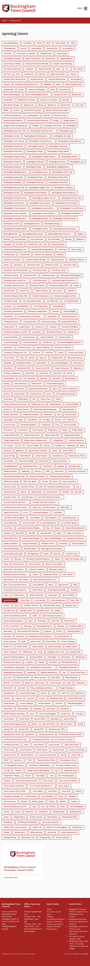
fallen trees (45, 399)
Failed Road (23, 399)
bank (58, 84)
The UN (7, 770)
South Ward (24, 719)
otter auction (40, 600)
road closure (39, 683)
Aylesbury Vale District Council (28, 84)
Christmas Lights (40, 280)
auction (42, 74)
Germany (7, 450)
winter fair (51, 832)
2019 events (60, 43)
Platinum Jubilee (76, 626)
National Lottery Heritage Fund (17, 574)
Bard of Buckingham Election (37, 94)
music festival (35, 564)
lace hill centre (10, 497)
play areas (8, 631)
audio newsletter (57, 74)
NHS (75, 585)
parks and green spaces (52, 616)
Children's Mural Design (36, 260)
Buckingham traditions (71, 213)
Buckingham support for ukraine (46, 198)
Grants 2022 (68, 450)
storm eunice (9, 750)
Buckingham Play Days (58, 182)
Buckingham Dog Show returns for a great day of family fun (78, 921)
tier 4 (57, 770)
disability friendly (23, 363)
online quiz (52, 595)
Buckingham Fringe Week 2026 (46, 156)
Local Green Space (69, 523)
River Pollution (23, 677)
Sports (35, 724)
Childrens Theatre (76, 260)
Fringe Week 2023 (72, 435)
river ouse (8, 677)
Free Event (8, 430)
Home (49, 909)
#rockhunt (27, 43)
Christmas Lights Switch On (64, 280)
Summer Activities (77, 750)
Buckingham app (67, 131)
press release (64, 636)
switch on (18, 760)
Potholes (20, 636)
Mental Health (78, 543)
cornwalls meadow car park (15, 332)
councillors (8, 347)
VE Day (53, 806)
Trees (60, 796)
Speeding (55, 719)
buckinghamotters (40, 229)
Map (48, 528)
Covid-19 (36, 352)
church (76, 285)
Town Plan (52, 791)
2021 (73, 43)
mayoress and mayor (75, 538)
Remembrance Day (70, 662)
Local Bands (34, 518)
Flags (20, 419)
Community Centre (69, 316)
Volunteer (29, 812)
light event (65, 507)
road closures (55, 683)
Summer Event (10, 755)
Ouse (16, 605)
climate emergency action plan (67, 296)
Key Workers (52, 492)
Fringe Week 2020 (11, 435)
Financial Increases (31, 414)
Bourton (46, 115)
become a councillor (49, 100)
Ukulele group (38, 801)
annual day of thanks (12, 64)
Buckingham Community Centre (42, 141)
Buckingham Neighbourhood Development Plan (60, 167)
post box (7, 636)
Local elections (28, 523)
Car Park (19, 244)
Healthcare (47, 466)
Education (31, 378)
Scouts (42, 698)
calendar (7, 244)
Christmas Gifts (30, 275)
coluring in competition (37, 311)
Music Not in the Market (14, 569)
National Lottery (56, 569)
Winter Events (36, 832)
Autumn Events (37, 79)
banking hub (9, 89)
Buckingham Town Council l (15, 208)
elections (56, 378)
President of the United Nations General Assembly (42, 636)
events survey (36, 394)
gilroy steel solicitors (38, 450)
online (6, 595)
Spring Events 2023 (57, 729)
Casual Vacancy (57, 244)
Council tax (47, 342)
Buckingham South (11, 193)
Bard (53, 89)
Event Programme (69, 389)
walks (6, 817)
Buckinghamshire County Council (61, 234)
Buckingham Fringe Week (58, 151)
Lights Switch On (11, 512)
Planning (27, 626)
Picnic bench (69, 621)
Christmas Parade (36, 285)
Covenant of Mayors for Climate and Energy (17, 352)
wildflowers (77, 827)
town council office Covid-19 (16, 791)
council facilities (47, 337)
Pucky (40, 652)
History (38, 471)
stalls (26, 745)
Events (6, 394)
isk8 (40, 487)
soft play (79, 714)
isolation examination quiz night (60, 487)
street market (26, 750)
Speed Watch (40, 719)
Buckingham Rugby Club (39, 187)
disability (8, 363)
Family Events (55, 404)
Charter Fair (25, 254)
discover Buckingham (60, 363)
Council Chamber (11, 337)
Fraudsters (46, 425)
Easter (69, 373)
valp (34, 806)
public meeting (54, 646)
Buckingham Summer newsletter (17, 198)
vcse (43, 806)
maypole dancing (29, 543)
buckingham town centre (39, 203)
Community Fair (29, 322)
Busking (68, 239)
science (18, 698)
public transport (10, 652)
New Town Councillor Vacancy (16, 585)
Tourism (7, 781)
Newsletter (63, 585)
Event (54, 389)
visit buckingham (77, 806)
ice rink (45, 481)
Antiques (29, 69)
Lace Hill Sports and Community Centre (17, 502)
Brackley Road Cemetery (37, 120)
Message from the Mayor (51, 549)
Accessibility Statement (56, 919)
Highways (26, 471)
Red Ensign (80, 657)
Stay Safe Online (72, 745)
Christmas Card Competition (16, 270)
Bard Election (65, 89)
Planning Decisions (44, 626)
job (77, 487)
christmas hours (48, 275)
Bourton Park (60, 115)
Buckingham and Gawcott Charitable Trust (44, 131)
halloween (43, 461)
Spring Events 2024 (12, 734)
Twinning (72, 796)
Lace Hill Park (27, 497)
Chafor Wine (76, 249)
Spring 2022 (24, 729)
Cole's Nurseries (41, 306)
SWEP (6, 760)
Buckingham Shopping (63, 187)
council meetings (11, 342)
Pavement (41, 621)
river (64, 672)
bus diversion (20, 239)
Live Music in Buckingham (14, 518)
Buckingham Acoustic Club (15, 131)
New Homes (9, 579)
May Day (32, 533)
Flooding (46, 419)
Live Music (58, 512)
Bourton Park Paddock (13, 120)
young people (45, 837)
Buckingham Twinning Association (17, 218)
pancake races (26, 610)
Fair (34, 399)
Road (27, 683)
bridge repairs (69, 120)
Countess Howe (24, 347)
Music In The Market (54, 564)
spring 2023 (39, 729)
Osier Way (25, 600)
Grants (55, 450)
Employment (70, 378)
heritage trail (74, 466)
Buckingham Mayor (34, 167)
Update (63, 801)
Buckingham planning (12, 182)
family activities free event (15, 404)
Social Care (66, 714)
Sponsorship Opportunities (15, 724)
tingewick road (70, 770)
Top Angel (40, 775)
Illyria (55, 481)
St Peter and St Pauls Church (16, 739)
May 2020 (20, 533)
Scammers (79, 693)
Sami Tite (65, 693)
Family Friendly (72, 404)
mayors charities (11, 543)
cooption (53, 327)
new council (68, 574)
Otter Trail (74, 600)
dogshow (77, 368)
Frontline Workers (76, 440)
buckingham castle (12, 136)
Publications (27, 652)
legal (35, 507)
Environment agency (55, 383)
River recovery (40, 677)
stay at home (54, 745)
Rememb (53, 662)
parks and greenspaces (13, 621)
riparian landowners (49, 672)
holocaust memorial (76, 471)
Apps (58, 69)
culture (31, 358)
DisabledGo (41, 363)
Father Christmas (11, 414)
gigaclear (20, 450)
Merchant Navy (30, 549)
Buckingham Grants (70, 156)
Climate (70, 290)
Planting (60, 626)
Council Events (29, 337)
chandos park (9, 254)
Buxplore (80, 239)
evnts (48, 394)
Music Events (18, 564)
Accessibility (68, 48)
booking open (32, 115)
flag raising (8, 419)
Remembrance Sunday (13, 672)
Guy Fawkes (9, 461)
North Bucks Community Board (16, 590)
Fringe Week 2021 (32, 435)
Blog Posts (66, 105)
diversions (78, 363)
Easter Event (9, 378)
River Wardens (71, 677)
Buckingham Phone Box (58, 177)
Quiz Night (52, 657)
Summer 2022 (58, 750)
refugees (29, 662)
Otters (7, 605)
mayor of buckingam (30, 538)
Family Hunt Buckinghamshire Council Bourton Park (47, 409)
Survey (64, 755)
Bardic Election (60, 94)
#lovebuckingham (11, 43)
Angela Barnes (66, 58)
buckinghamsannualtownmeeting (66, 229)
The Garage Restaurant (14, 765)
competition (9, 327)
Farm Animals (68, 409)
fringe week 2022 (51, 435)
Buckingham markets (12, 167)
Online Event (19, 595)
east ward (57, 373)
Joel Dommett (10, 492)
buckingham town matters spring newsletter (46, 213)
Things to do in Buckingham (38, 770)
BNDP (6, 110)
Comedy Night (70, 311)
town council (63, 786)
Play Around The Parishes (28, 631)
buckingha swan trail (52, 125)
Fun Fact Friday (32, 445)
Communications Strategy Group (31, 316)
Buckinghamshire (11, 234)
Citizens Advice (41, 290)
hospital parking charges (60, 476)
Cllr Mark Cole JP (11, 301)
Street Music (42, 750)
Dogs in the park (62, 368)
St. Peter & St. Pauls (64, 739)
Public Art (8, 646)
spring (80, 724)
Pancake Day (71, 605)
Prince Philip (51, 641)
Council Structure (30, 342)
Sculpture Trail (56, 698)
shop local (8, 708)
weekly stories (36, 817)
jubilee (23, 492)
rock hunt (21, 688)
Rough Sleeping (66, 688)
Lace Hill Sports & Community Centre (51, 497)
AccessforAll (52, 48)
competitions (24, 327)
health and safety (30, 466)
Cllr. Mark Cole (52, 301)
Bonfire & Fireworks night (57, 110)
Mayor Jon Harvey (74, 533)
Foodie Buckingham (28, 425)
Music (6, 564)
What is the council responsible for (17, 827)
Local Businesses (69, 518)
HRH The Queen (30, 481)
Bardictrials (77, 94)
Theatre (18, 770)
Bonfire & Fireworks (32, 110)
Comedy (55, 311)
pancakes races (43, 610)
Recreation (66, 657)
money (46, 554)
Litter (25, 512)
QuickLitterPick (36, 657)
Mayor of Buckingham (53, 538)
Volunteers (43, 812)
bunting (7, 239)
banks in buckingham (37, 89)
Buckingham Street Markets (64, 193)
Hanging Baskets (11, 466)
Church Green (9, 290)
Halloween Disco (60, 461)
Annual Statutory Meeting (37, 64)
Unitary (52, 801)
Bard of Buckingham (12, 94)
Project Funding (67, 641)
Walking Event (75, 812)
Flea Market (33, 419)
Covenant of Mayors (62, 347)
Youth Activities (62, 837)
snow (32, 714)
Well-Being (52, 817)
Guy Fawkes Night (26, 461)
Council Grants (65, 337)
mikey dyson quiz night (13, 554)
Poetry (59, 631)
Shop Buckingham (74, 703)
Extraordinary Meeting (65, 394)
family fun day (23, 409)
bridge (56, 120)
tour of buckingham (66, 775)
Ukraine (24, 801)
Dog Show (8, 368)
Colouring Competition (13, 311)
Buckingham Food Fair (13, 151)
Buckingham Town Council (66, 203)
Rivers (17, 683)
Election (43, 378)
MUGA (57, 559)
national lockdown (36, 569)
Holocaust (59, 471)
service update (44, 703)
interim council (10, 487)
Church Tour (25, 290)
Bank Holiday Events (73, 84)
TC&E (29, 760)
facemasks (8, 399)
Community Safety (69, 322)
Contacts (50, 917)
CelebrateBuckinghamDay (42, 249)
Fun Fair (47, 445)
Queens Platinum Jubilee (14, 657)
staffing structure (11, 745)
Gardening (70, 445)
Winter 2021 (19, 832)
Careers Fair (33, 244)
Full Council (9, 445)
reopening (31, 672)
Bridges (35, 125)
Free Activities (70, 425)
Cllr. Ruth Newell (71, 301)
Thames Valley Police (45, 760)
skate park (50, 708)
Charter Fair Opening (43, 254)
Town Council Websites (72, 954)
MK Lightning (33, 554)
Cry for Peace (9, 358)
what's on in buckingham (57, 827)
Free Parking (37, 430)
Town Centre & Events (67, 781)
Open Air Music (68, 595)
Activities (8, 53)
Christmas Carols (58, 270)
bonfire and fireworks (13, 115)
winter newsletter (69, 832)
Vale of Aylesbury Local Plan (16, 806)
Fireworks (48, 414)
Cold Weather (23, 306)
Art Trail (7, 74)
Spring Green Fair (46, 734)
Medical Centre (47, 543)
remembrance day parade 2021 (43, 667)
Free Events (23, 430)
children (60, 254)
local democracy (10, 523)
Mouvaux (18, 559)
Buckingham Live (77, 162)
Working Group (10, 837)
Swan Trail (75, 755)
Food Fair (71, 419)
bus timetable (54, 239)
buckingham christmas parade (37, 136)
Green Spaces (41, 456)
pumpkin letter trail (56, 652)
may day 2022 (46, 533)
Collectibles (57, 306)
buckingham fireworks (58, 146)
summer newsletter (47, 755)
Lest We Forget (49, 507)
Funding (58, 445)
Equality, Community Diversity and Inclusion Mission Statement (55, 924)
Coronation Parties (54, 332)
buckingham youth (11, 223)
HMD (48, 471)
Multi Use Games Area (74, 559)
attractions (29, 74)
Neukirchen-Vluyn (50, 574)
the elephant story (68, 760)
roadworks (80, 683)
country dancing (43, 347)
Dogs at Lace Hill (42, 368)
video (62, 806)
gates (82, 445)
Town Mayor (38, 791)
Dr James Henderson (12, 373)
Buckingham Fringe (35, 151)
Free (57, 425)
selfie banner (9, 703)
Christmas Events (11, 275)
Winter (7, 832)
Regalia (41, 662)
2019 (48, 43)
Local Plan (8, 528)
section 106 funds (75, 698)
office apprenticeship (56, 590)
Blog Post (52, 105)
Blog (41, 105)
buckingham (71, 125)
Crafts (60, 352)
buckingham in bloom (35, 162)
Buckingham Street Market (35, 193)
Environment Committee (14, 389)
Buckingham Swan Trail (71, 198)
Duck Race (30, 373)
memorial (63, 543)
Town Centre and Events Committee (42, 786)
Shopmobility (23, 708)
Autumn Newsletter (57, 79)
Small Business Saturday (14, 714)
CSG (22, 358)
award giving (76, 79)
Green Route (25, 456)
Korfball (66, 492)
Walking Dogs (59, 812)
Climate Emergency (40, 296)
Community (52, 316)
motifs (6, 559)
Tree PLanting (31, 796)
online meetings (36, 595)
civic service (58, 290)
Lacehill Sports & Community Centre (46, 502)
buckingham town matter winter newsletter (45, 208)
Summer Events (27, 755)
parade (57, 610)
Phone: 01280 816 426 (10, 921)
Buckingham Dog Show (13, 146)
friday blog (52, 430)
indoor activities (69, 481)
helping (60, 466)
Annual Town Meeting (62, 64)
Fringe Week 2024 (11, 440)
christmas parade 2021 (59, 285)
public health (38, 646)
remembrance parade (68, 667)
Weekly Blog (19, 817)
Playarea (47, 631)
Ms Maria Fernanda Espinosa (38, 559)
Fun (19, 445)
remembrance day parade (14, 667)
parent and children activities (16, 616)
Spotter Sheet (66, 724)
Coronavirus (72, 332)
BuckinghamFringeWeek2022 (16, 229)
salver (54, 693)
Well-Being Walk (69, 817)
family (58, 399)
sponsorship (69, 719)
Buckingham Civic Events (14, 141)
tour (51, 775)
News (51, 585)
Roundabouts (9, 693)
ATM (18, 74)
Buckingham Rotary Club (14, 187)
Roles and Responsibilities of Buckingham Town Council (43, 688)
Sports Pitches (48, 724)
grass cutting (9, 456)
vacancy (74, 801)
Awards (7, 84)
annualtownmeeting (12, 69)
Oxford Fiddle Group (52, 605)
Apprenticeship (44, 69)
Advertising (62, 53)
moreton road (71, 554)
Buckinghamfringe (52, 223)
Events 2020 (19, 394)
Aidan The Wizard (32, 58)
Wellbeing (8, 822)
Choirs (6, 265)
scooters (30, 698)
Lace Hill (78, 492)
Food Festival (9, 425)
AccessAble (36, 48)
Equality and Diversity (38, 389)
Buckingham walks (40, 218)
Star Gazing (39, 745)
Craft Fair (49, 352)
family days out (38, 404)
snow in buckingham (47, 714)
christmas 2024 (69, 265)
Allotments (50, 58)
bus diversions (37, 239)
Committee (8, 316)
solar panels (9, 719)
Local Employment (48, 523)
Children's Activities (12, 260)
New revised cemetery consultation (46, 579)
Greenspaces (57, 456)
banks (21, 89)
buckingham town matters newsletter (17, 213)
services (59, 703)
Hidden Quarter (10, 471)
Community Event (11, 322)
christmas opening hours (14, 285)
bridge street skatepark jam (16, 125)
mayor (59, 533)
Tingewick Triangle (12, 775)
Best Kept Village (11, 105)
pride (23, 641)
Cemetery (62, 249)
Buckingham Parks (35, 177)
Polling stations (74, 631)
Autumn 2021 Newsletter (15, 79)
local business (51, 518)
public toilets (72, 646)
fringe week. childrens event (36, 440)
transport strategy (12, 796)
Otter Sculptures (57, 600)
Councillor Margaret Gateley (69, 342)
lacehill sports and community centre (17, 507)
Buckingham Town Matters (71, 208)
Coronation (36, 332)
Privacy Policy (52, 929)
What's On (37, 827)
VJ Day (17, 812)
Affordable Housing (12, 58)
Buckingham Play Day (35, 182)
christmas (18, 265)
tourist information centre (26, 781)
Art (67, 69)
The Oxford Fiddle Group (65, 765)
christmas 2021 (33, 265)
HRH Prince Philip (11, 481)
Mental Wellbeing (11, 549)
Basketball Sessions (27, 100)
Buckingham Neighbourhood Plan (17, 172)
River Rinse (56, 677)
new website (38, 585)
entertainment (20, 383)
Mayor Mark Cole (11, 538)
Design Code (57, 358)
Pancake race (9, 610)
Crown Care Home (76, 352)
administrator (46, 53)
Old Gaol (74, 590)
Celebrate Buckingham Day (15, 249)
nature (35, 574)
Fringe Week (77, 430)
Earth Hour (43, 373)
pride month (36, 641)
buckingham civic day (62, 136)
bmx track (80, 105)
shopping (37, 708)
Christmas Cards (40, 270)
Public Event (22, 646)
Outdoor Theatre (31, 605)
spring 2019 (9, 729)
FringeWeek (58, 440)
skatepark (64, 708)
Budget (80, 234)
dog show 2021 (23, 368)
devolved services (75, 358)
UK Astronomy (10, 801)
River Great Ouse (78, 672)
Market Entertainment (75, 528)
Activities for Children (26, 53)
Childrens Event (57, 260)
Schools (7, 698)
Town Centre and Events (14, 786)
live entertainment (41, 512)
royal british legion (28, 693)
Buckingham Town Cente (14, 203)
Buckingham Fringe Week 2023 (17, 156)
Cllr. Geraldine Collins (32, 301)
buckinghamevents (32, 223)
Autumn (73, 74)
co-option (8, 306)
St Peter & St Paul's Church (70, 734)
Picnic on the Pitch (11, 626)
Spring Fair (29, 734)
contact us (39, 327)
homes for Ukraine (37, 476)
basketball (8, 100)
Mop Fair (57, 554)
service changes (26, 703)
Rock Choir (8, 688)
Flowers (58, 419)
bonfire (17, 110)
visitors (7, 812)
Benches (66, 100)
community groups (49, 322)
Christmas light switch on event (17, 280)
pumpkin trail (74, 652)
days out (43, 358)
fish (58, 414)
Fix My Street (71, 414)
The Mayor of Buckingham (39, 765)
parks (35, 616)
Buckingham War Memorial (64, 218)
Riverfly (7, 683)
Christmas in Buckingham (70, 275)
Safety (44, 693)
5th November (10, 48)
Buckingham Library (57, 162)
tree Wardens (47, 796)
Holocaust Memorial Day (14, 476)
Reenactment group (12, 662)
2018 (39, 43)
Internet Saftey (27, 487)
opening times (10, 600)
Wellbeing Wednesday (27, 822)
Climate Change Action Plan (16, 296)
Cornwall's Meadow (69, 327)
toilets (28, 775)
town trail (66, 791)
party (30, 621)
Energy (6, 383)
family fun (8, 409)
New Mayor (23, 579)
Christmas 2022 (51, 265)
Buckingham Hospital (13, 162)
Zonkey (85, 954)
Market (58, 528)
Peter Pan (55, 621)
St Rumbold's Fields (41, 739)
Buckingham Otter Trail (62, 172)
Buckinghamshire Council (33, 234)
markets (7, 533)
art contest (78, 69)
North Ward (38, 590)
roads (68, 683)
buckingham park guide (13, 177)
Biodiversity (29, 105)
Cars (45, 244)
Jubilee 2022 (36, 492)
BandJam (47, 84)
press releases (10, 641)
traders (78, 791)
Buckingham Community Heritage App (71, 141)
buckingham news (40, 172)
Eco (20, 378)
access (23, 48)
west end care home (50, 822)
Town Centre (48, 781)
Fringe (64, 430)
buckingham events (36, 146)
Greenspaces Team (76, 456)
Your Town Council (53, 912)
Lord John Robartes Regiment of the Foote (30, 528)
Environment (37, 383)
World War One (27, 837)
